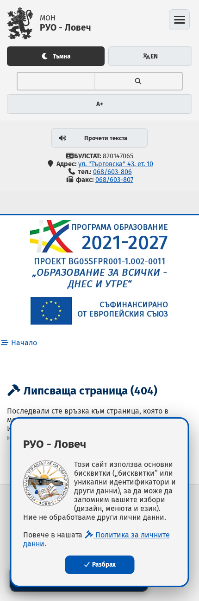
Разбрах (103, 565)
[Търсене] (138, 81)
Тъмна (61, 56)
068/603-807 (114, 180)
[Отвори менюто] (179, 19)
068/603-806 (112, 172)
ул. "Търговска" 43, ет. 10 (115, 164)
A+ (99, 104)
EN (154, 56)
